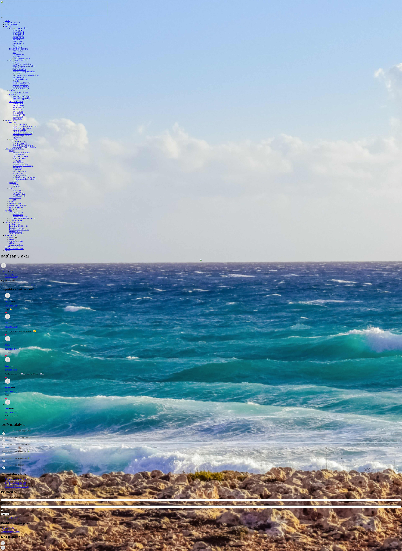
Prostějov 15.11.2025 (12, 481)
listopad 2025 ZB (19, 115)
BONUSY (12, 122)
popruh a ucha (18, 173)
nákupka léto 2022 (19, 130)
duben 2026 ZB (18, 107)
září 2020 (12, 243)
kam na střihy (17, 190)
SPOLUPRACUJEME (12, 247)
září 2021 (12, 239)
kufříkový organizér (19, 77)
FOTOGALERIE (11, 24)
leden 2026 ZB (18, 113)
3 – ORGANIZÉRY (16, 213)
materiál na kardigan (16, 245)
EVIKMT (8, 251)
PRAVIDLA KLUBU (12, 23)
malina (7, 440)
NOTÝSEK (9, 211)
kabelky (11, 151)
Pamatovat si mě (8, 510)
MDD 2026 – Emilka (20, 124)
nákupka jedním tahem (20, 85)
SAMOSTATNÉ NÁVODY (18, 60)
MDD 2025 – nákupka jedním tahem (25, 126)
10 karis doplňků (18, 55)
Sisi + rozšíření (18, 51)
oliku (6, 323)
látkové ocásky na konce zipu (23, 166)
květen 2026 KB (18, 34)
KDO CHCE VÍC (11, 120)
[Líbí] (6, 313)
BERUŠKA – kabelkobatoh (22, 64)
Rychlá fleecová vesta (20, 92)
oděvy (11, 188)
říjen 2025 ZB (18, 117)
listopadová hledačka (20, 143)
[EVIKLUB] (54, 15)
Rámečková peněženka (21, 87)
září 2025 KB (17, 47)
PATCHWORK (14, 94)
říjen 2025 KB (18, 45)
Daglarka (8, 301)
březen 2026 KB (18, 38)
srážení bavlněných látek (21, 152)
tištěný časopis (18, 215)
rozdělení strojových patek (18, 205)
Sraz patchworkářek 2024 (21, 96)
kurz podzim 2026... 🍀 (22, 451)
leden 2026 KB (18, 41)
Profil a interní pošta (7, 528)
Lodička (16, 81)
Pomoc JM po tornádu (16, 228)
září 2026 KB (17, 30)
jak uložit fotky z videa (16, 209)
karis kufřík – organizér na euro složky (26, 75)
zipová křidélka (18, 162)
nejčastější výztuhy (19, 158)
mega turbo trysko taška (21, 136)
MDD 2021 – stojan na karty (22, 134)
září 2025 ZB (17, 119)
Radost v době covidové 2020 (19, 230)
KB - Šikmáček (19, 465)
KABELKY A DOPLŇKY (18, 28)
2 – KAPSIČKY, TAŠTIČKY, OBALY (22, 218)
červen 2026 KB (18, 32)
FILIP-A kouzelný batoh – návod (24, 66)
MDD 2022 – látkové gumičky (23, 132)
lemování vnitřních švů (20, 175)
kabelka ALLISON (19, 70)
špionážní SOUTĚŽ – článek (23, 145)
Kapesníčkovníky (12, 275)
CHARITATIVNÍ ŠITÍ (12, 222)
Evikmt (7, 366)
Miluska (7, 345)
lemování (16, 186)
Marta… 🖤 (13, 237)
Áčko (15, 62)
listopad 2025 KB (19, 43)
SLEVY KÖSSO (11, 235)
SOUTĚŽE (13, 139)
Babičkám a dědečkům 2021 (18, 226)
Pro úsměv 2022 (14, 224)
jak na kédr (17, 160)
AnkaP (7, 408)
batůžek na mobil (11, 277)
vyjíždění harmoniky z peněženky (24, 179)
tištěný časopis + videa (20, 217)
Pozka (11, 271)
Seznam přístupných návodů (10, 532)
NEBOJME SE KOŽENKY (18, 49)
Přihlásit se (5, 514)
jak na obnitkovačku (16, 207)
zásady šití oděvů (19, 194)
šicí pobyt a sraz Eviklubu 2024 (15, 485)
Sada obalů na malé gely (21, 88)
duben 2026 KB (18, 36)
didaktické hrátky (15, 198)
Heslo (3, 504)
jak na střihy (17, 192)
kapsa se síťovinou (19, 171)
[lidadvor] (3, 549)
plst (14, 200)
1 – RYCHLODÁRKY (17, 220)
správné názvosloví (15, 203)
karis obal (16, 56)
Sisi (14, 53)
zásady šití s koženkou (20, 156)
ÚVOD (7, 21)
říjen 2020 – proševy (16, 241)
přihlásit (32, 285)
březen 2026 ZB (18, 109)
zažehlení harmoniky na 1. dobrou (24, 177)
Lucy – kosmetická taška (21, 83)
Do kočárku (17, 137)
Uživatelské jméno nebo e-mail (11, 497)
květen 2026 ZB (18, 105)
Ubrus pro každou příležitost (22, 100)
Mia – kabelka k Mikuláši (21, 58)
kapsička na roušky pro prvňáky (24, 72)
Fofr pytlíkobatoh (19, 68)
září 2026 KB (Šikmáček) (24, 431)
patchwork (12, 183)
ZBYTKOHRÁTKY (16, 102)
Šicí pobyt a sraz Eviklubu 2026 (15, 479)
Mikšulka (8, 387)
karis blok (16, 73)
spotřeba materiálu (19, 196)
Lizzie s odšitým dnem (20, 79)
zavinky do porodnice (16, 233)
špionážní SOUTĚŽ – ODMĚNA (24, 147)
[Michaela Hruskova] (3, 544)
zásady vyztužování (19, 154)
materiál (11, 201)
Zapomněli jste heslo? (12, 518)
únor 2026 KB (18, 39)
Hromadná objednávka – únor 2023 (17, 487)
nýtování (16, 181)
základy (16, 185)
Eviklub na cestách (19, 141)
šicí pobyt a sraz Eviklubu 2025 (15, 483)
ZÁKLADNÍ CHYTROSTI (14, 149)
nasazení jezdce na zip (20, 164)
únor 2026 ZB (18, 111)
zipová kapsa (17, 169)
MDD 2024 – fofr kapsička (22, 128)
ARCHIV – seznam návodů (14, 249)
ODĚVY (12, 90)
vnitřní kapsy (17, 168)
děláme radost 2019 (15, 232)
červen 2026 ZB (18, 104)
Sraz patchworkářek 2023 (21, 98)
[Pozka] (3, 267)
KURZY (8, 26)
